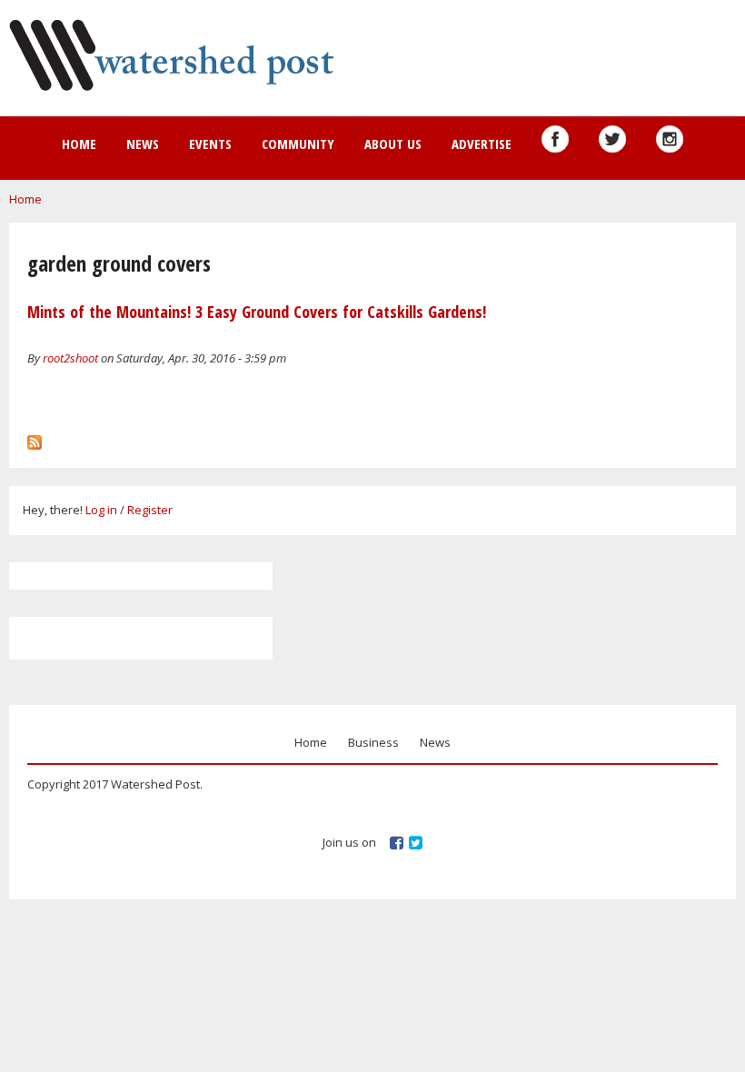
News (142, 143)
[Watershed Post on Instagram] (669, 139)
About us (393, 143)
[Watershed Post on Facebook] (555, 139)
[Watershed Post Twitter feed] (612, 139)
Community (298, 143)
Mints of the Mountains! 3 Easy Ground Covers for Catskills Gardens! (256, 312)
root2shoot (70, 358)
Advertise (482, 143)
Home (79, 143)
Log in (101, 509)
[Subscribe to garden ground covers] (34, 438)
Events (210, 143)
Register (150, 509)
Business (373, 742)
